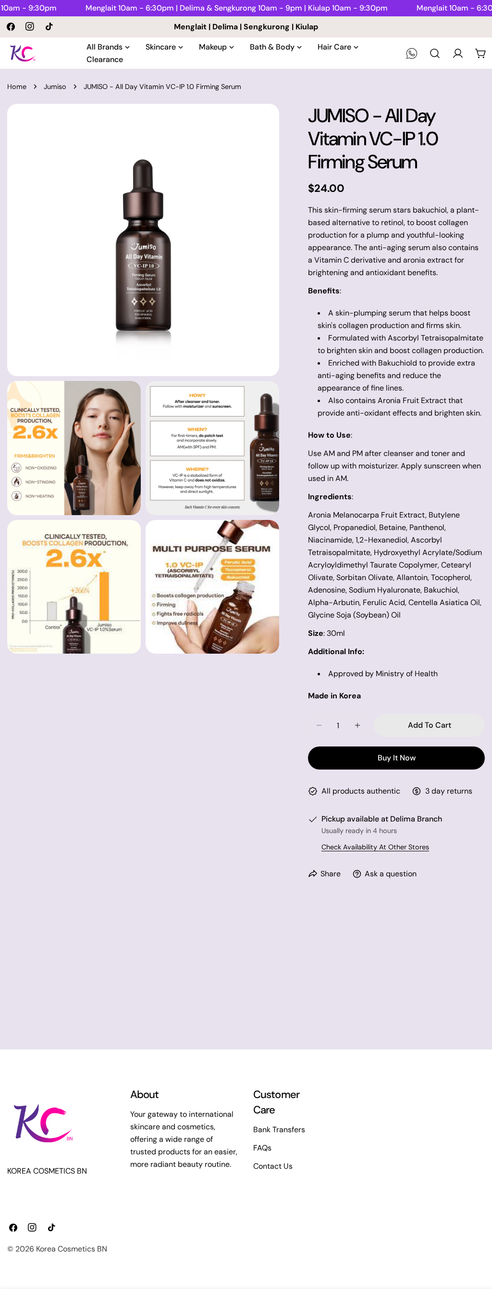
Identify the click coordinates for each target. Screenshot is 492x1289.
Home (16, 86)
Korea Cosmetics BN (71, 1249)
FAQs (262, 1148)
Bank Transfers (279, 1130)
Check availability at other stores (375, 847)
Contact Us (273, 1166)
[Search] (434, 53)
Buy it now (397, 758)
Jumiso (55, 86)
